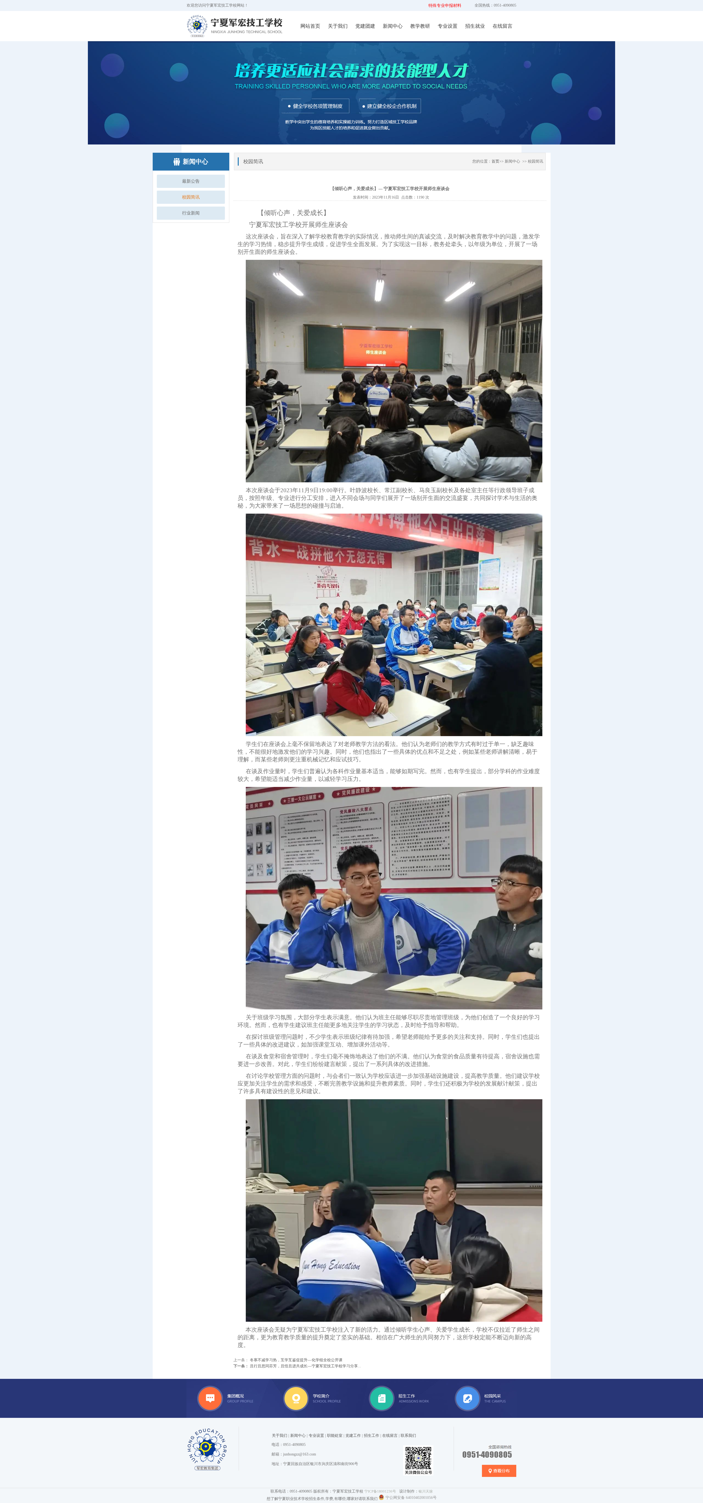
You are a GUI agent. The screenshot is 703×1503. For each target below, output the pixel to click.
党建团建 (365, 26)
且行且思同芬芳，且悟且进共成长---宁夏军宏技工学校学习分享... (305, 1366)
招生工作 (371, 1436)
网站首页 (310, 26)
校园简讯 (191, 197)
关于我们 (338, 26)
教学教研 (420, 26)
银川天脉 (426, 1491)
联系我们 (408, 1436)
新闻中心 (393, 26)
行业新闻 (191, 213)
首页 (495, 161)
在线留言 (502, 26)
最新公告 (191, 181)
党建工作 (353, 1436)
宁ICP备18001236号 (380, 1491)
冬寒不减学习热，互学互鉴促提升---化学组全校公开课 (295, 1360)
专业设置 (447, 26)
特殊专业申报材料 (444, 5)
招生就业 (475, 26)
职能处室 (334, 1436)
